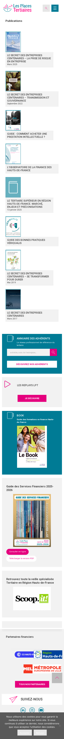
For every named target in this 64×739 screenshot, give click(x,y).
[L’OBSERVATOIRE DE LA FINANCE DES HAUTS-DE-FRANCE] (32, 154)
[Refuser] (59, 725)
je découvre (32, 398)
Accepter (25, 732)
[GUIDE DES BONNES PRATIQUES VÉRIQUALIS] (32, 226)
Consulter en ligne (17, 552)
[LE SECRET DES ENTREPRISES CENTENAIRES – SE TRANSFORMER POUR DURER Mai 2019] (29, 260)
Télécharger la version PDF (21, 558)
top (57, 678)
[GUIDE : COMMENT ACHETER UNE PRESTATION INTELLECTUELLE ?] (29, 120)
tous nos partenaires (32, 684)
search (53, 352)
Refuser (40, 732)
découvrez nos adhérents (32, 364)
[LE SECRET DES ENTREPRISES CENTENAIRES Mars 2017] (32, 299)
